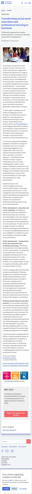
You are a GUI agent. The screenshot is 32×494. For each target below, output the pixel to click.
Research (13, 430)
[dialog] (16, 481)
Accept (6, 489)
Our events (13, 447)
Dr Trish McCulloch (20, 124)
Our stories (22, 447)
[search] (28, 441)
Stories (9, 10)
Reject (14, 489)
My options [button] (23, 489)
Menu (26, 3)
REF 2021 (6, 430)
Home (3, 10)
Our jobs (5, 447)
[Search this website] (22, 3)
